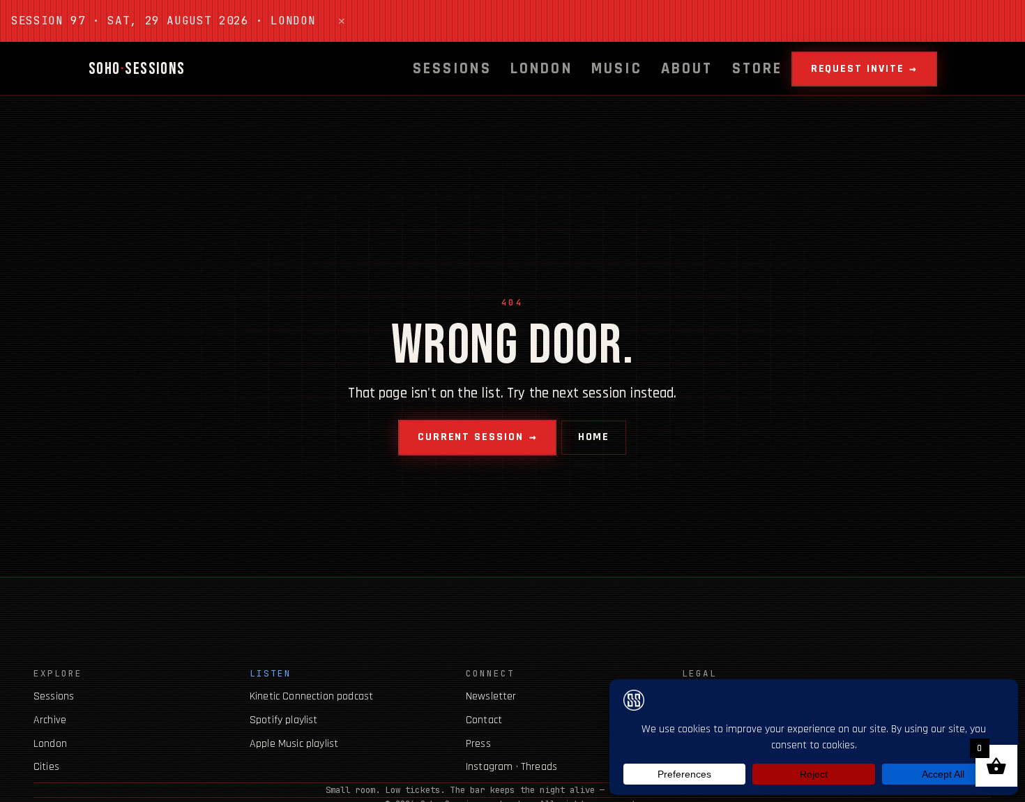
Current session (471, 437)
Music (616, 69)
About (687, 69)
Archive (49, 720)
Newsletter (491, 696)
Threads (539, 766)
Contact (484, 720)
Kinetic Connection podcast (311, 696)
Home (594, 437)
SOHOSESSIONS (137, 69)
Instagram (489, 766)
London (541, 69)
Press (478, 743)
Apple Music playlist (294, 743)
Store (757, 69)
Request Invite (857, 68)
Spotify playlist (284, 720)
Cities (46, 766)
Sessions (452, 69)
